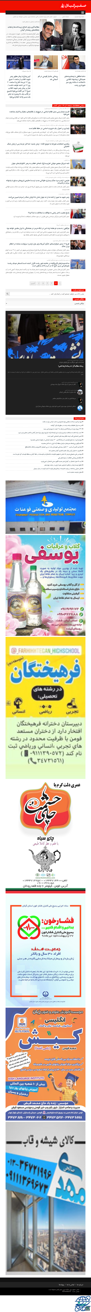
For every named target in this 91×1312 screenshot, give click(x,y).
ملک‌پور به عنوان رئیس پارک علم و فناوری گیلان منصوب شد (65, 450)
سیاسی (25, 17)
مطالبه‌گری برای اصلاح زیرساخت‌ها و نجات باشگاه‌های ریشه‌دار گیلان (23, 29)
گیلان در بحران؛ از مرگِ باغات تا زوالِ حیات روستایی (63, 384)
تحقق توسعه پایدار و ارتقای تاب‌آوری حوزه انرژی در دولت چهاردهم (63, 465)
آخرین (33, 283)
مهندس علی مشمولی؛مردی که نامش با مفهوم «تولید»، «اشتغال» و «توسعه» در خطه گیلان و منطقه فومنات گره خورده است (47, 454)
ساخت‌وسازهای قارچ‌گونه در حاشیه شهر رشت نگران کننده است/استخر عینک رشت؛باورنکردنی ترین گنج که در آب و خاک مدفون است (38, 264)
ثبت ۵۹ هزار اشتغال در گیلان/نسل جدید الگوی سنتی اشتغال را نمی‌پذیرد (61, 461)
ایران (29, 17)
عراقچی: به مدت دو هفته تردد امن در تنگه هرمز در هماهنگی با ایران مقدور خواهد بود (38, 228)
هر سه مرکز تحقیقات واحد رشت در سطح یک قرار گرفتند (66, 425)
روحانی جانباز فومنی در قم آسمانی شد (48, 78)
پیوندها (61, 1284)
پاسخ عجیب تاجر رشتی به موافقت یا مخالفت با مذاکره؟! (48, 212)
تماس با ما (70, 1284)
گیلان (14, 17)
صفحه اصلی (65, 17)
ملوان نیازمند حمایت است (74, 472)
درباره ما (80, 1284)
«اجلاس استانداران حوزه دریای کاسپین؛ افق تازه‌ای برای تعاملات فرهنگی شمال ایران (56, 406)
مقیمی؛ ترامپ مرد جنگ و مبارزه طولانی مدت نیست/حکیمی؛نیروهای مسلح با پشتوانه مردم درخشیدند (37, 182)
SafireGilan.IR (66, 1291)
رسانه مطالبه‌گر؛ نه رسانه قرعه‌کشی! (70, 366)
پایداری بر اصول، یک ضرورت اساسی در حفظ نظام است (49, 128)
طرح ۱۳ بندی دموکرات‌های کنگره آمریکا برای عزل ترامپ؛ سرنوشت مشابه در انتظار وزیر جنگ (39, 245)
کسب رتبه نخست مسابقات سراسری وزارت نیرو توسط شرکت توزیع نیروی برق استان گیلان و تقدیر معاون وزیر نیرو (50, 432)
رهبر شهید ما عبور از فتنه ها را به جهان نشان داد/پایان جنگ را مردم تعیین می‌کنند (38, 197)
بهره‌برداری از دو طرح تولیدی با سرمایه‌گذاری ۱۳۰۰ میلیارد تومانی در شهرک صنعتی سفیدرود (56, 440)
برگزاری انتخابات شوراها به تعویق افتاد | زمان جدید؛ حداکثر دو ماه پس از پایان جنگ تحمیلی (38, 145)
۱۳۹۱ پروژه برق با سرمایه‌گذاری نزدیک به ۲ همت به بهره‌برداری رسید (63, 429)
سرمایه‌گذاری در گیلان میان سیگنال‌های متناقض (64, 398)
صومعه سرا (20, 17)
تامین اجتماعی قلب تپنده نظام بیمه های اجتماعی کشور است (64, 436)
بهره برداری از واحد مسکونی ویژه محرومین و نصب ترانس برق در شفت (62, 422)
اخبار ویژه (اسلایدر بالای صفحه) (40, 17)
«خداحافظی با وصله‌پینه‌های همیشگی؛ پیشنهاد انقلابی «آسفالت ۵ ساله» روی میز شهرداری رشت (74, 81)
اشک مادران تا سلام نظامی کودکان (67, 392)
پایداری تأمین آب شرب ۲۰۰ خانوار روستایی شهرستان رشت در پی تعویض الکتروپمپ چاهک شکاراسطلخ (53, 447)
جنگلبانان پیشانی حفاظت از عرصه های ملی (70, 458)
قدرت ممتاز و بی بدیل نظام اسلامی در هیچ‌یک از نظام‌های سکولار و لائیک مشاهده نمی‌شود (39, 113)
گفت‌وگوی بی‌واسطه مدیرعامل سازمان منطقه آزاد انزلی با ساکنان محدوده (61, 443)
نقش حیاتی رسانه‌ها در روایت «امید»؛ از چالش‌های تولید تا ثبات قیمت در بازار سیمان (58, 468)
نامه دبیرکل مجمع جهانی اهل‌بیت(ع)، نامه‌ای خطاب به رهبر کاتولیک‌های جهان (40, 163)
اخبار (51, 17)
